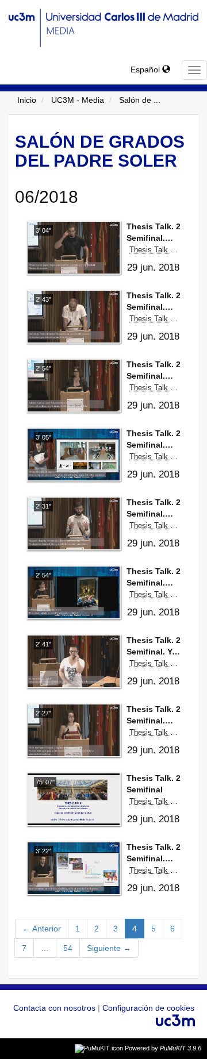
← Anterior (41, 928)
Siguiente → (109, 948)
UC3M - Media (77, 100)
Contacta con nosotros (55, 1007)
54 (67, 948)
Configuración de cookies (148, 1007)
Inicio (26, 100)
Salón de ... (139, 100)
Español (146, 69)
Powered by (163, 1048)
